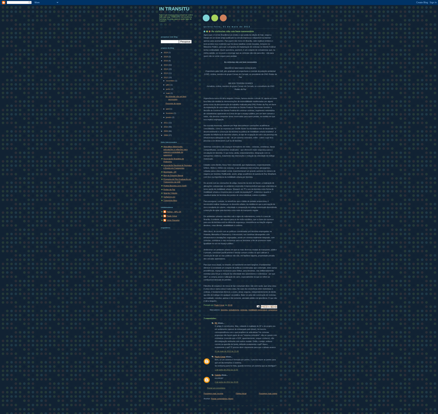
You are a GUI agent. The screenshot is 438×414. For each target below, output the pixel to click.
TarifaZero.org (169, 197)
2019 (166, 52)
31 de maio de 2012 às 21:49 (227, 351)
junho (168, 89)
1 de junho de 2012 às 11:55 (226, 370)
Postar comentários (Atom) (222, 399)
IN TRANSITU (174, 8)
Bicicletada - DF (170, 172)
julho (168, 85)
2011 (166, 123)
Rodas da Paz (169, 189)
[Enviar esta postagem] (258, 306)
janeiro (169, 117)
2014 (166, 69)
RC (216, 323)
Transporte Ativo (170, 200)
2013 (166, 73)
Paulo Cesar (220, 357)
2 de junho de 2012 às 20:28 (226, 382)
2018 (166, 57)
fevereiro (170, 113)
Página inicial (241, 393)
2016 (166, 61)
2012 (166, 77)
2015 (166, 65)
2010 (166, 127)
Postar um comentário (216, 388)
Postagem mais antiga (268, 393)
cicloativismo (234, 310)
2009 (166, 131)
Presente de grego (173, 103)
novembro (170, 81)
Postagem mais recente (213, 393)
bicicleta (224, 310)
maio (168, 93)
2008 (166, 135)
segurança (272, 310)
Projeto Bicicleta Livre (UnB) (175, 186)
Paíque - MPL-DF (174, 212)
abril (168, 109)
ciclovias (243, 310)
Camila (218, 375)
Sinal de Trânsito (170, 193)
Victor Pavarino (173, 220)
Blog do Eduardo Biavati (173, 175)
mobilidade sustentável (257, 310)
